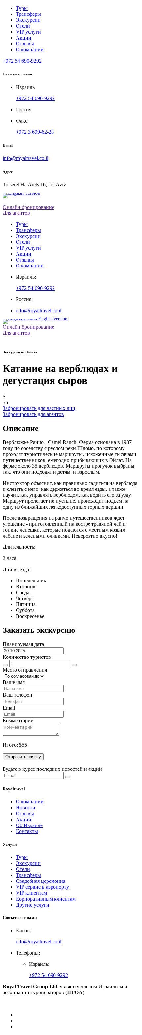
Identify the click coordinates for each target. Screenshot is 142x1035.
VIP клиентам (31, 893)
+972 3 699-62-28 (35, 132)
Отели (23, 26)
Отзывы (25, 43)
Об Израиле (29, 825)
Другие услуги (32, 905)
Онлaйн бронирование (28, 327)
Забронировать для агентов (33, 414)
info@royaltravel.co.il (25, 158)
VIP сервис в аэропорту (42, 887)
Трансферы (28, 14)
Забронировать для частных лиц (39, 408)
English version (52, 320)
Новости (25, 807)
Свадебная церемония (40, 881)
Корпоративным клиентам (46, 899)
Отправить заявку (23, 756)
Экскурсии (28, 20)
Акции (23, 38)
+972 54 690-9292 (35, 98)
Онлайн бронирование (28, 207)
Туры (22, 8)
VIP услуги (28, 32)
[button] (22, 61)
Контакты (27, 831)
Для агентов (16, 213)
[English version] (71, 195)
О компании (30, 49)
